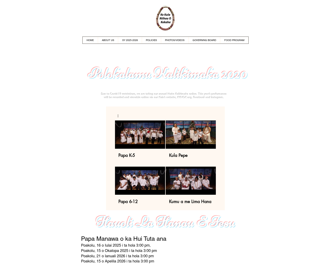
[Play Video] (140, 134)
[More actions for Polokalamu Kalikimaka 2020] (120, 116)
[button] (120, 116)
